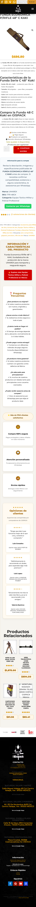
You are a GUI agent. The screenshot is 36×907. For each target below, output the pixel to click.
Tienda (18, 874)
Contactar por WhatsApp (18, 206)
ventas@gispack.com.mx (18, 767)
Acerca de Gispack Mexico (18, 860)
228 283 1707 (21, 766)
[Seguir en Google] (15, 883)
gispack (4, 235)
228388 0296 (20, 765)
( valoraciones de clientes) (23, 214)
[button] (32, 30)
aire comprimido (27, 233)
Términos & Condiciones (18, 861)
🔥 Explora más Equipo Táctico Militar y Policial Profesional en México (18, 275)
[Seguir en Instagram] (26, 884)
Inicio (18, 873)
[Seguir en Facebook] (10, 883)
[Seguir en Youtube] (20, 883)
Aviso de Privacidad (24, 897)
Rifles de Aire (7, 233)
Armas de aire (12, 227)
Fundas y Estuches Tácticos (25, 230)
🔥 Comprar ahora (23, 149)
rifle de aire (19, 235)
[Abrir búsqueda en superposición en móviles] (26, 2)
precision (11, 235)
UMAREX (32, 235)
